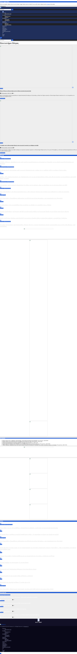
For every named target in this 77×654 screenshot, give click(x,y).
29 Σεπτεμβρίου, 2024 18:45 (7, 147)
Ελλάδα (3, 15)
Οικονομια (4, 25)
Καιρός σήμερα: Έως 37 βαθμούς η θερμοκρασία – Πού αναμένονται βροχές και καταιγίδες (19, 440)
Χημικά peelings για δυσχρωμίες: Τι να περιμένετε (14, 562)
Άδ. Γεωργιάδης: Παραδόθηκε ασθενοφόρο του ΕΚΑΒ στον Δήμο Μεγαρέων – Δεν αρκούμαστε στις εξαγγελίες (31, 198)
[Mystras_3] (38, 488)
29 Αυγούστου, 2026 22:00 (6, 605)
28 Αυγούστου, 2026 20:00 (6, 192)
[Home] (0, 7)
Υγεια (3, 26)
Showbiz (4, 21)
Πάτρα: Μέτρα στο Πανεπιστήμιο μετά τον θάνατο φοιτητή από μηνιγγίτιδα (15, 90)
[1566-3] (38, 503)
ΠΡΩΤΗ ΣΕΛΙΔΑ (7, 158)
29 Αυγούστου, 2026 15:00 (6, 179)
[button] (0, 8)
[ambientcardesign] (38, 420)
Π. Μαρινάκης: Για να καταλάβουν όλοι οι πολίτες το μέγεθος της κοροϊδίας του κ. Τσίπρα (25, 205)
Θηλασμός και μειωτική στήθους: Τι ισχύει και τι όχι (15, 582)
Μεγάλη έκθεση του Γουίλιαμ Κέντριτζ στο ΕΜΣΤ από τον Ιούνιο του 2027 (17, 441)
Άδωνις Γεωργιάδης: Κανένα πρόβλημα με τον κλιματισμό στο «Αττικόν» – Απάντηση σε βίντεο (27, 556)
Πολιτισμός (4, 22)
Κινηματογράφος (8, 24)
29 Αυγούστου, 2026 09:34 (6, 186)
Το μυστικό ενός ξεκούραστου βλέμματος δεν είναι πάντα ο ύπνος (18, 569)
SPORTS (4, 30)
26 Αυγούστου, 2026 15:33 (6, 590)
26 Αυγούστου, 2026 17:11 (6, 583)
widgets (48, 4)
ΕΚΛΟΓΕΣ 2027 (8, 13)
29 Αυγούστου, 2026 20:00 (6, 617)
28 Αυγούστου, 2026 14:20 (6, 219)
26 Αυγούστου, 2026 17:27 (6, 563)
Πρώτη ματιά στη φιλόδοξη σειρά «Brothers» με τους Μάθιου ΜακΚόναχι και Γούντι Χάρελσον (20, 443)
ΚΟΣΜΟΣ (4, 18)
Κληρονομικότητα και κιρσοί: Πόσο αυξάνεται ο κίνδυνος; (16, 575)
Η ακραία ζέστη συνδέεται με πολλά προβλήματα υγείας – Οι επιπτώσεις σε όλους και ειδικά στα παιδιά (29, 534)
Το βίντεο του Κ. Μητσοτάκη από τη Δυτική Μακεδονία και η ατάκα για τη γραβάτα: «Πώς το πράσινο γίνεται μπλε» (33, 170)
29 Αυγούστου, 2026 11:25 (6, 529)
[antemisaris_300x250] (38, 518)
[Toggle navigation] (1, 7)
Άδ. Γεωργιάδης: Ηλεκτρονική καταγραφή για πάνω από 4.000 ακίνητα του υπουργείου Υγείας (26, 589)
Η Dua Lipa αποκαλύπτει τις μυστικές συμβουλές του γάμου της (14, 442)
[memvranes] (38, 435)
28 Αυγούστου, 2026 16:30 (6, 212)
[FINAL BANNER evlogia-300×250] (38, 472)
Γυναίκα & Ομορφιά (6, 31)
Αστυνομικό (4, 29)
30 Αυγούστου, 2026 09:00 (6, 599)
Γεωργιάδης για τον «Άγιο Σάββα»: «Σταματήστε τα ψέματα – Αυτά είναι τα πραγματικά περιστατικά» (29, 527)
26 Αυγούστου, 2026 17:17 (6, 576)
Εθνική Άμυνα (7, 16)
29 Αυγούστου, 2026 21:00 (6, 611)
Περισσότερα (2, 98)
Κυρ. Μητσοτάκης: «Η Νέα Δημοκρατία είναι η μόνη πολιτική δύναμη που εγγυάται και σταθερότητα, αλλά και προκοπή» (34, 191)
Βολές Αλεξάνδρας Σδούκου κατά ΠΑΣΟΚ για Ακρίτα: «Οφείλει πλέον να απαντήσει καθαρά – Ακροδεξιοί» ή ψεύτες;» (33, 218)
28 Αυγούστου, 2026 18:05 (6, 206)
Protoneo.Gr (26, 626)
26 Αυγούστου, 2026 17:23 (6, 570)
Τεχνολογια (7, 19)
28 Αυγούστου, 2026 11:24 (6, 557)
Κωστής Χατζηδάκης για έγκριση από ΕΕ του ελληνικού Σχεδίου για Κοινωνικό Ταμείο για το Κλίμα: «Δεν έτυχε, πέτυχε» (34, 211)
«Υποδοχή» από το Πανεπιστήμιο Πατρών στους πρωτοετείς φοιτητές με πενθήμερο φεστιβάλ (19, 145)
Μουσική (6, 23)
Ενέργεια (6, 17)
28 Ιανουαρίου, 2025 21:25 (6, 93)
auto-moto (4, 28)
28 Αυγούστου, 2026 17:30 (6, 550)
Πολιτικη (4, 12)
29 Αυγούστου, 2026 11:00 (6, 535)
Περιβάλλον (7, 20)
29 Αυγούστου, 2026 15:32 (6, 171)
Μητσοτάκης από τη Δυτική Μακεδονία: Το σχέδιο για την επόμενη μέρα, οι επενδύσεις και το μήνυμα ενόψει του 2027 (33, 185)
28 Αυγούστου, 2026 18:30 (6, 199)
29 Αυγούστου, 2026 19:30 (6, 164)
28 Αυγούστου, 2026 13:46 (6, 227)
